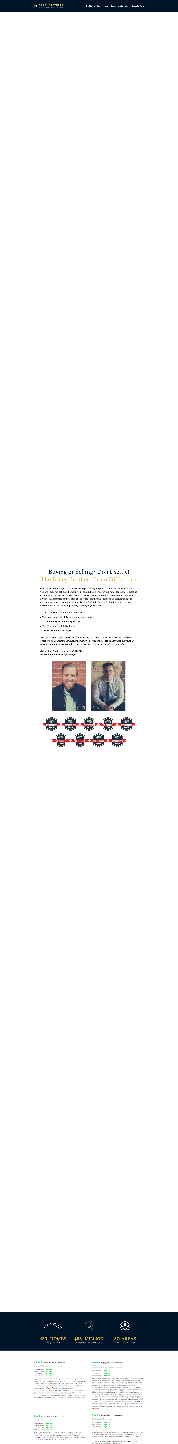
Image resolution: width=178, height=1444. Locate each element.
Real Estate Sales (93, 6)
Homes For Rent (138, 6)
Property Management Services (116, 6)
